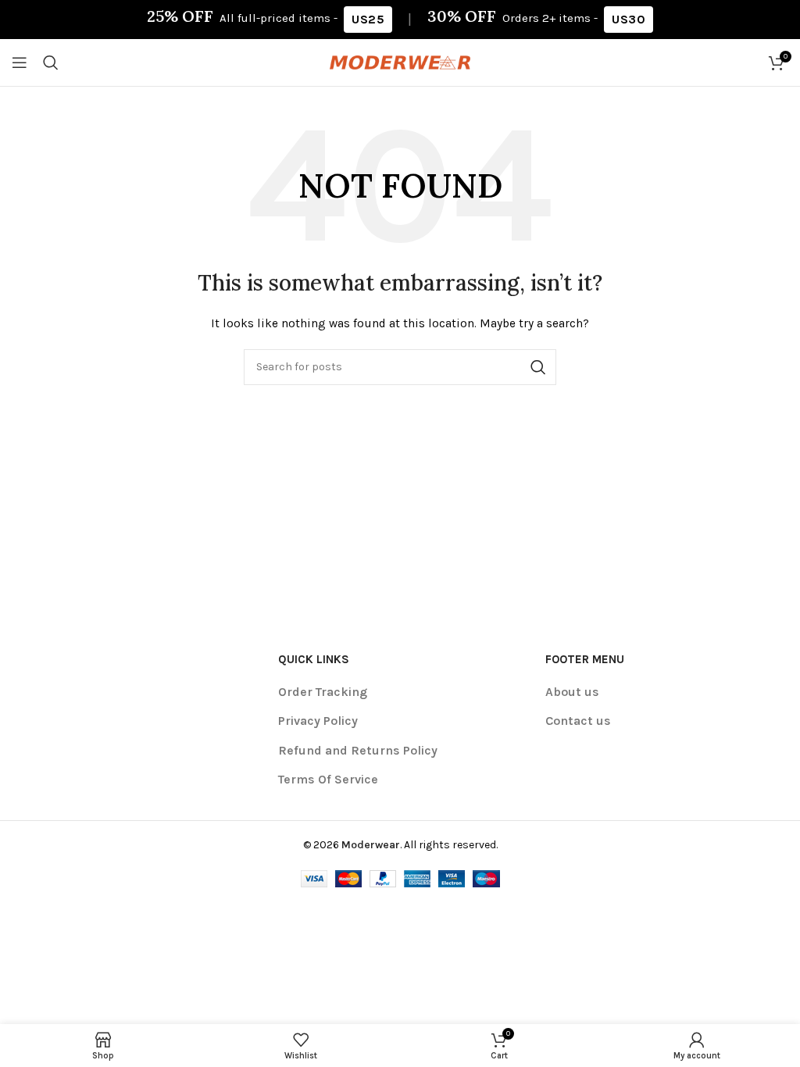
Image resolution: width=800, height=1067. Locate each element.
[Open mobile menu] (19, 62)
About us (572, 691)
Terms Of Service (328, 779)
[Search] (50, 62)
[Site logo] (400, 61)
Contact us (578, 720)
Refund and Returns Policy (358, 750)
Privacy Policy (318, 720)
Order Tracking (322, 691)
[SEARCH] (538, 367)
